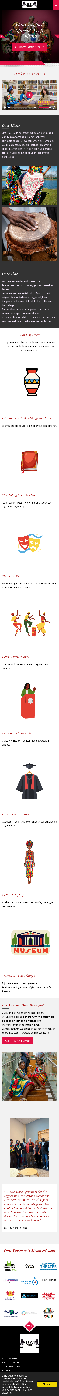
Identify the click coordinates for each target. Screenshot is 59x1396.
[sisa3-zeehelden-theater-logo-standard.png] (48, 1266)
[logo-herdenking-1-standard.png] (48, 1313)
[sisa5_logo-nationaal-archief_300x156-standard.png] (29, 1281)
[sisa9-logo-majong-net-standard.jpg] (29, 1296)
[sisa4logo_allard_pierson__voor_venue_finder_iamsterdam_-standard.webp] (10, 1281)
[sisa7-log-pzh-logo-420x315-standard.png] (10, 1296)
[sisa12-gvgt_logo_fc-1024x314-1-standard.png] (29, 1313)
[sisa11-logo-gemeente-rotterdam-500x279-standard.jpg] (10, 1313)
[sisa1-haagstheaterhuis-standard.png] (10, 1266)
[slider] (17, 107)
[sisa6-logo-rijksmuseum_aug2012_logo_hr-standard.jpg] (48, 1281)
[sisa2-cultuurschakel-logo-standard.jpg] (29, 1266)
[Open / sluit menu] (56, 5)
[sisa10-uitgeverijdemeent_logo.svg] (48, 1296)
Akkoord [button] (47, 1384)
